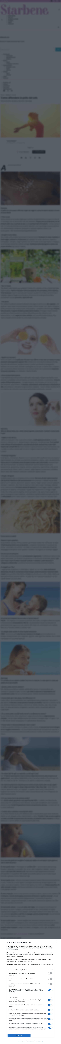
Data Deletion (21, 1041)
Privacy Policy (39, 1041)
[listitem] (30, 970)
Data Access (30, 1041)
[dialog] (30, 991)
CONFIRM (19, 1035)
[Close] (57, 942)
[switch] (50, 973)
